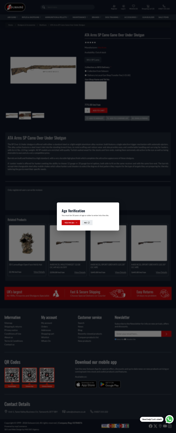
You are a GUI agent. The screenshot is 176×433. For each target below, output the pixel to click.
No (85, 223)
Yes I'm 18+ (69, 223)
